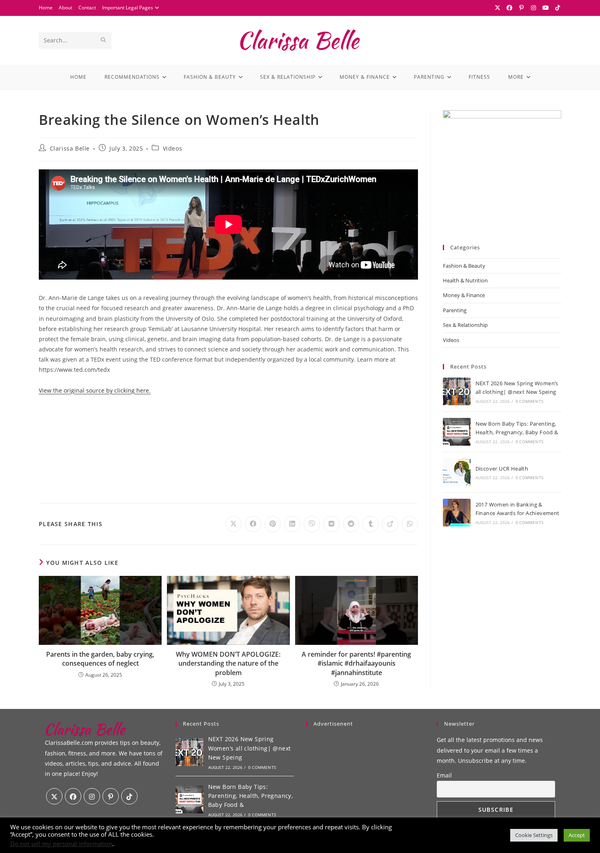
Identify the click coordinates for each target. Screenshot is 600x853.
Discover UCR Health (502, 468)
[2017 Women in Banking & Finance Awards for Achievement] (457, 512)
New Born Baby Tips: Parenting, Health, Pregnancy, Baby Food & (250, 796)
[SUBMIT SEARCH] (103, 40)
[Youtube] (546, 8)
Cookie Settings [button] (534, 835)
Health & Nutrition (465, 280)
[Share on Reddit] (351, 524)
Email (444, 775)
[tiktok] (129, 796)
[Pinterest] (522, 8)
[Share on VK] (331, 524)
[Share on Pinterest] (272, 524)
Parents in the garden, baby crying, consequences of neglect (100, 659)
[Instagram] (534, 8)
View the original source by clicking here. (95, 390)
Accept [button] (577, 835)
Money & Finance (464, 295)
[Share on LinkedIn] (292, 524)
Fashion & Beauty (464, 265)
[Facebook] (510, 8)
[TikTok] (557, 8)
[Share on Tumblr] (370, 524)
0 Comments (529, 401)
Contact (87, 7)
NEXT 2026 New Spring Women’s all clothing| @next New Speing (249, 748)
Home (46, 7)
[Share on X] (233, 524)
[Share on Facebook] (253, 524)
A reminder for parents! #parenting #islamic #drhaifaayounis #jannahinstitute (356, 663)
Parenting (455, 310)
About (65, 7)
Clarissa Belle (70, 148)
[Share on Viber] (312, 524)
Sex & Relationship (465, 325)
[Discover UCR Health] (457, 472)
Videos (172, 148)
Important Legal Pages (127, 7)
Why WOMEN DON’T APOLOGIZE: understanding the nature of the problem (228, 663)
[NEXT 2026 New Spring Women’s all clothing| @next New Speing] (457, 391)
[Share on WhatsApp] (410, 524)
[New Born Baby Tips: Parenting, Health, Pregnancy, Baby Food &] (457, 432)
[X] (497, 8)
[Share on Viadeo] (390, 524)
